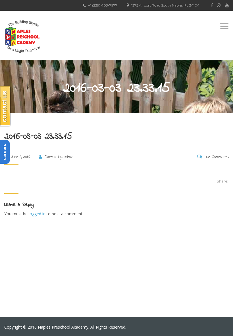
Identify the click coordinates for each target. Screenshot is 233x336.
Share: (222, 181)
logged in (37, 213)
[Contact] (5, 106)
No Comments (217, 157)
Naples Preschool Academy (63, 327)
